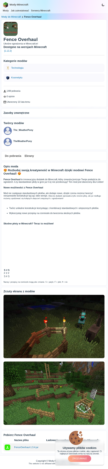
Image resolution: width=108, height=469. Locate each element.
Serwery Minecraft (40, 10)
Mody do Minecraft (11, 16)
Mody (6, 10)
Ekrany (29, 155)
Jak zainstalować (20, 10)
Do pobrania (13, 155)
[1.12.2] (8, 51)
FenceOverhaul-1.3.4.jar (26, 447)
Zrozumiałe (79, 458)
